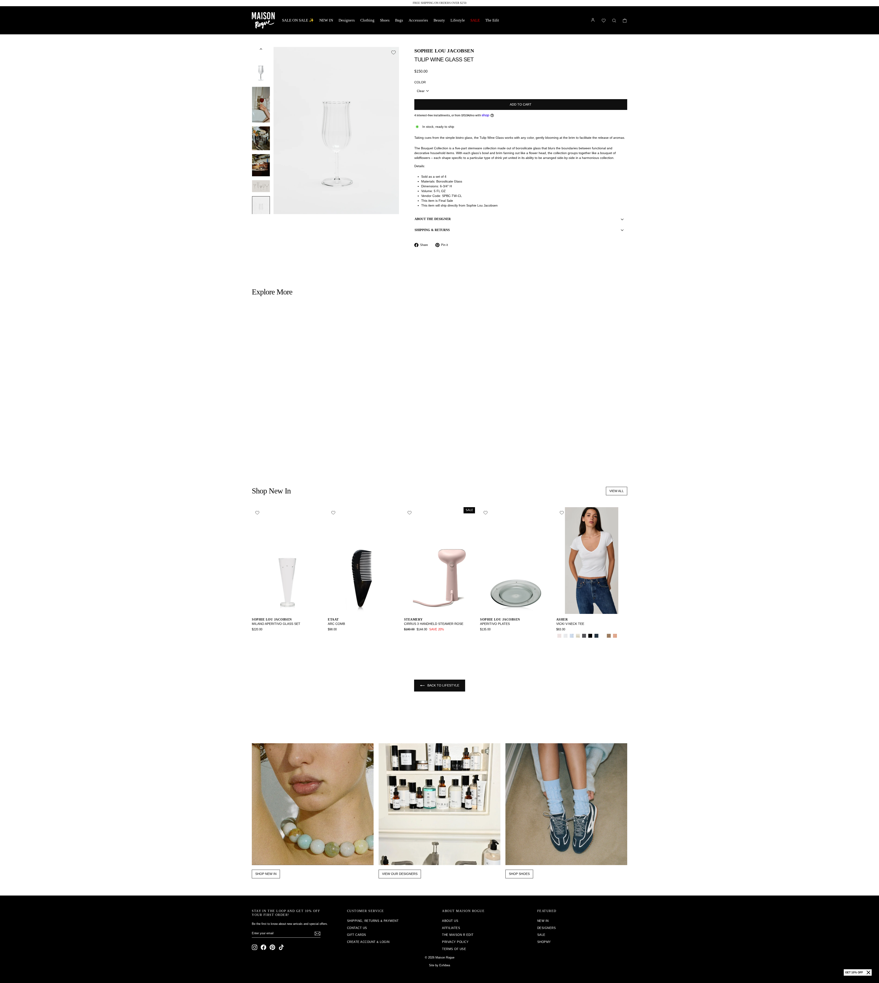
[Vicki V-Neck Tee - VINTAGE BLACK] (584, 636)
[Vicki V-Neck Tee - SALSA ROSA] (559, 636)
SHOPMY (544, 942)
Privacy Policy (455, 942)
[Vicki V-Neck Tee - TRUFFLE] (559, 641)
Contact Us (357, 928)
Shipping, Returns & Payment (373, 921)
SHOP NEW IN (266, 874)
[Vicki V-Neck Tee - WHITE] (565, 636)
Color (420, 82)
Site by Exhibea (439, 965)
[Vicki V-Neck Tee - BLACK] (590, 636)
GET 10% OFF (854, 972)
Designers (347, 20)
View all (616, 491)
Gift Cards (356, 935)
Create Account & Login (368, 942)
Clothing (367, 20)
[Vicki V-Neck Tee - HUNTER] (602, 636)
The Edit (492, 20)
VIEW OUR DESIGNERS (400, 874)
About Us (450, 921)
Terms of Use (454, 949)
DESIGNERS (546, 928)
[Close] (868, 972)
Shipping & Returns (432, 230)
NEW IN (326, 20)
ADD (297, 438)
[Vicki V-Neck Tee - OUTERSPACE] (596, 636)
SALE (475, 20)
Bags (399, 20)
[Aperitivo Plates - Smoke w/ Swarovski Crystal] (483, 636)
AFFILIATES (451, 928)
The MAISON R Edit (458, 935)
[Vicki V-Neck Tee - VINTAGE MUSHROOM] (609, 636)
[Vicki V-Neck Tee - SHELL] (615, 636)
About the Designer (433, 219)
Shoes (385, 20)
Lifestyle (457, 20)
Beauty (439, 20)
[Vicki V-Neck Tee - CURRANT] (621, 636)
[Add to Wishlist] (393, 52)
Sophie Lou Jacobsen (444, 51)
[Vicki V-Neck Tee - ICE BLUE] (572, 636)
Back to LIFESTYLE (442, 685)
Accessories (418, 20)
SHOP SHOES (519, 874)
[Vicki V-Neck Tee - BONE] (578, 636)
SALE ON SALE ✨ (298, 20)
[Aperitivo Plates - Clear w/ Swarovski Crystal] (489, 636)
